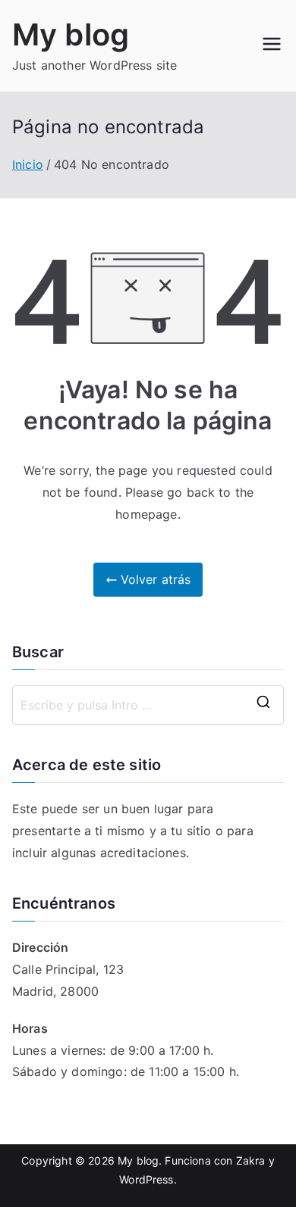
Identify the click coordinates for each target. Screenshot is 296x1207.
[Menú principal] (272, 45)
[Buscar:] (148, 705)
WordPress (146, 1179)
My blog (70, 34)
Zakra (251, 1160)
